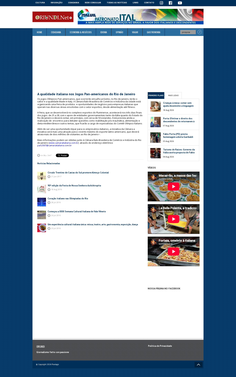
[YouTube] (180, 3)
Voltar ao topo (198, 364)
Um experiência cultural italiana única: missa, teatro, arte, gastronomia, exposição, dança (93, 224)
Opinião (119, 32)
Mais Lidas (173, 95)
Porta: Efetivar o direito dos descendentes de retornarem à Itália (178, 121)
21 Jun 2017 (56, 176)
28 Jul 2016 (56, 202)
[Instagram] (161, 3)
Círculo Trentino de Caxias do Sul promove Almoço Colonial (78, 172)
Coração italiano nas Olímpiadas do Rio (68, 198)
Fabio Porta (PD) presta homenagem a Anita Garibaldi (178, 135)
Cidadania (73, 2)
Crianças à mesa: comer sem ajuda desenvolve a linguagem (178, 104)
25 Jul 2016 (56, 228)
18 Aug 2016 (56, 189)
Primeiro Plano (156, 95)
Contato (149, 2)
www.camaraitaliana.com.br (63, 142)
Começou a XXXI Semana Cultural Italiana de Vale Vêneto (77, 211)
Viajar (135, 32)
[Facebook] (170, 3)
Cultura (40, 2)
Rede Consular (93, 2)
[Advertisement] (118, 64)
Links (135, 2)
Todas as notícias (117, 2)
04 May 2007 (46, 155)
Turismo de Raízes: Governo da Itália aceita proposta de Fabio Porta (179, 152)
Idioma (103, 32)
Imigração (56, 2)
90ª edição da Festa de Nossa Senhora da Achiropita (74, 185)
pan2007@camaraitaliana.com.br (54, 145)
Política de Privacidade (160, 346)
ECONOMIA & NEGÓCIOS (81, 32)
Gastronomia (153, 32)
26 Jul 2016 (56, 215)
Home (39, 32)
